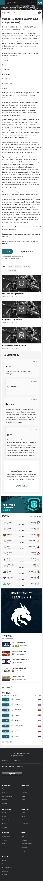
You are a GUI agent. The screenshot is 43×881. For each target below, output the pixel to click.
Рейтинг (11, 766)
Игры (23, 799)
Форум (23, 812)
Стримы (21, 7)
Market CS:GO (17, 760)
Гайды (23, 796)
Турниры (30, 7)
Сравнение (27, 266)
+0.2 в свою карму (14, 258)
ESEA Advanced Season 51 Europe (14, 345)
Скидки (4, 803)
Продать (4, 792)
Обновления (25, 789)
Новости (13, 7)
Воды (23, 820)
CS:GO (11, 266)
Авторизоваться (21, 486)
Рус (40, 696)
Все (31, 516)
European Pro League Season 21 (13, 320)
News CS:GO (5, 760)
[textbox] (21, 372)
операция (18, 266)
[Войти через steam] (40, 2)
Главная (4, 7)
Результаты (37, 516)
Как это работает (7, 796)
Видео (23, 816)
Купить (4, 789)
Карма (4, 766)
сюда (14, 229)
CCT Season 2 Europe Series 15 (13, 294)
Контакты (19, 766)
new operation (12, 270)
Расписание (25, 823)
